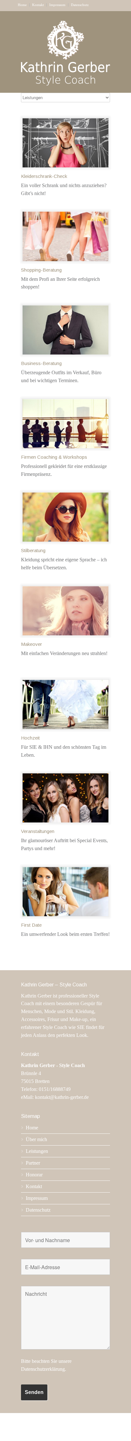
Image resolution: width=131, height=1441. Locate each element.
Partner (33, 1163)
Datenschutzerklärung (43, 1369)
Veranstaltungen (37, 831)
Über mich (36, 1139)
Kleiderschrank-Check (44, 176)
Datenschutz (80, 5)
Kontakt (38, 5)
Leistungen (37, 1151)
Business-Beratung (41, 363)
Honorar (34, 1174)
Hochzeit (30, 738)
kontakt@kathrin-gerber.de (62, 1097)
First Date (31, 925)
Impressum (57, 5)
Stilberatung (33, 550)
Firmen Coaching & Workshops (54, 457)
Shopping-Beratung (41, 270)
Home (22, 5)
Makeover (31, 644)
